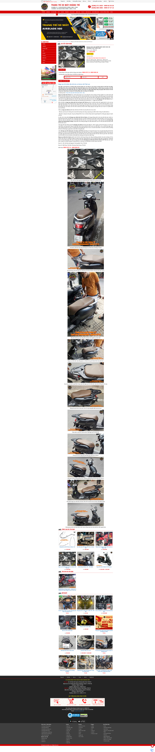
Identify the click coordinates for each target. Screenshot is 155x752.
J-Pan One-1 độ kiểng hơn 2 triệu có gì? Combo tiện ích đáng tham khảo (104, 671)
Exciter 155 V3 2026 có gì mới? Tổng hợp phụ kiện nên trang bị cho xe (67, 611)
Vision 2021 (69, 735)
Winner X (68, 741)
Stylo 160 (68, 726)
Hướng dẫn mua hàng (97, 1)
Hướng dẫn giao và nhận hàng (47, 732)
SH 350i (68, 732)
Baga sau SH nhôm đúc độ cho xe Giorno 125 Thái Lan (74, 84)
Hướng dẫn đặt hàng (45, 727)
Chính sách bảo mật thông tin (47, 733)
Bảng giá (78, 12)
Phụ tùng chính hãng (107, 733)
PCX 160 (68, 733)
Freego (80, 729)
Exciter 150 (81, 735)
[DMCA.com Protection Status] (83, 715)
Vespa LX (93, 730)
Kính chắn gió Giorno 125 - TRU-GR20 (85, 566)
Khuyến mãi (92, 677)
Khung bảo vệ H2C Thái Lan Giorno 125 (67, 547)
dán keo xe (88, 12)
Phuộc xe (105, 734)
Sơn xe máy (106, 729)
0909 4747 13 (86, 72)
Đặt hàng (91, 53)
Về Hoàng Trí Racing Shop (46, 726)
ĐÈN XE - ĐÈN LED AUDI (108, 737)
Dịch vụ (84, 1)
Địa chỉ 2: (66, 688)
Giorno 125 (68, 41)
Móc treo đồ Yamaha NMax (85, 626)
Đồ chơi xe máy (44, 738)
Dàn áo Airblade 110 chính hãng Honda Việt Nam (104, 611)
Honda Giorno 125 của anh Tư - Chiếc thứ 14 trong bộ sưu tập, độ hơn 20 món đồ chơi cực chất (67, 590)
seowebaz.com (48, 745)
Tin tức (89, 1)
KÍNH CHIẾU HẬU (107, 736)
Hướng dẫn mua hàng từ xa (46, 729)
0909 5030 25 (94, 72)
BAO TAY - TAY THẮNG (107, 739)
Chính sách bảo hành (45, 735)
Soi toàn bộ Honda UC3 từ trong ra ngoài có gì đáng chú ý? (104, 651)
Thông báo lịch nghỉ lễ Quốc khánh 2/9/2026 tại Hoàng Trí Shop (104, 631)
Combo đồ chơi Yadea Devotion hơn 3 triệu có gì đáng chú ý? (85, 671)
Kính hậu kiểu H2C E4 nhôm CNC (67, 650)
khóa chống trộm (104, 12)
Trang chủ (63, 1)
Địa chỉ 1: (66, 681)
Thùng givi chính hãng (107, 727)
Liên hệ (105, 1)
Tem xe (82, 12)
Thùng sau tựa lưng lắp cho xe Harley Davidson (67, 671)
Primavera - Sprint (94, 733)
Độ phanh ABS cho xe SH (86, 650)
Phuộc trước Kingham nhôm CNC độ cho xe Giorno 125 (104, 547)
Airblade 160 (69, 729)
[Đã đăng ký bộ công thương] (74, 715)
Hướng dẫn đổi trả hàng (46, 730)
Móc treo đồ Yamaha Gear (67, 630)
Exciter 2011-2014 (82, 726)
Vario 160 (68, 730)
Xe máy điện (53, 12)
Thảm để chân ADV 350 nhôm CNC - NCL (75, 92)
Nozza (80, 732)
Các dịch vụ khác (106, 740)
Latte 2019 (81, 727)
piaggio (67, 12)
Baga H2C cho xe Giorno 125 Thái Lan (104, 566)
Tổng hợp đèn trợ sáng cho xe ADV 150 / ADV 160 (85, 611)
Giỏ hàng (112, 1)
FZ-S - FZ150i (81, 736)
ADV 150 (68, 739)
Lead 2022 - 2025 (69, 727)
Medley (92, 727)
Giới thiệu (69, 1)
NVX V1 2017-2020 (82, 730)
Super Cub (68, 742)
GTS (92, 729)
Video (111, 12)
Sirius (80, 733)
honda (43, 12)
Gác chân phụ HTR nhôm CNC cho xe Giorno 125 (85, 547)
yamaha (48, 12)
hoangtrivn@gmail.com (79, 710)
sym (59, 12)
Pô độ (105, 726)
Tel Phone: (74, 685)
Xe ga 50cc (72, 12)
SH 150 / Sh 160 (69, 738)
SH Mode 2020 (69, 736)
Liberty (92, 726)
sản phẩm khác (95, 12)
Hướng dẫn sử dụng (77, 1)
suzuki (62, 12)
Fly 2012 (92, 732)
